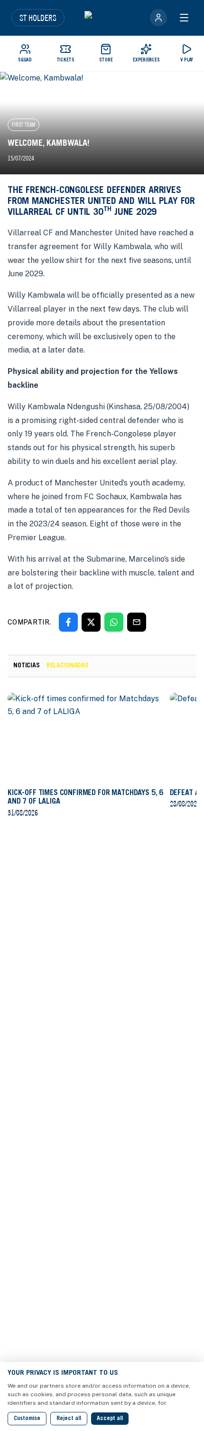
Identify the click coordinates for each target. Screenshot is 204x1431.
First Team (23, 124)
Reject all (68, 1418)
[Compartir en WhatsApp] (113, 622)
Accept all (110, 1418)
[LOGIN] (158, 17)
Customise (27, 1418)
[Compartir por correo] (136, 622)
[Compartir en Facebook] (68, 622)
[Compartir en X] (91, 622)
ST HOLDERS (37, 17)
